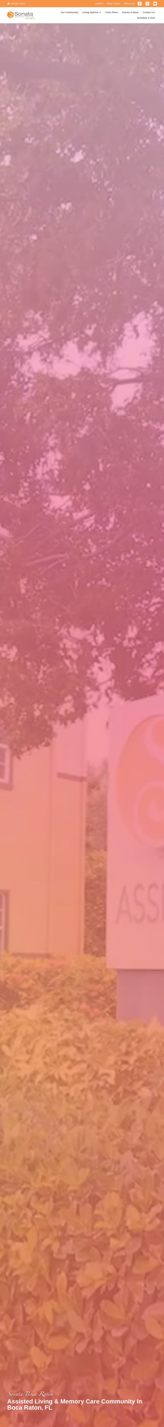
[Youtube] (155, 3)
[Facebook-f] (140, 3)
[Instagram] (147, 3)
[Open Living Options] (100, 12)
